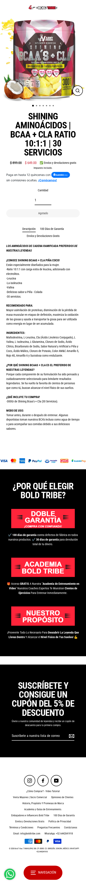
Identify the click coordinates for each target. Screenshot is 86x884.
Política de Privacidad (59, 821)
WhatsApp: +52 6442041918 (58, 833)
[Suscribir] (71, 736)
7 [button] (54, 106)
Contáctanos (70, 827)
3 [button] (40, 106)
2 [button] (37, 106)
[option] (43, 58)
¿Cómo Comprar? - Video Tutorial (43, 791)
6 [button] (50, 106)
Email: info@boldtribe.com (26, 833)
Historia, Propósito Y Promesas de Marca (43, 803)
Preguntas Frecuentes (48, 827)
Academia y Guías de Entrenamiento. (43, 809)
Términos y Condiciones (21, 827)
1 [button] (33, 106)
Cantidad (43, 190)
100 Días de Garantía (52, 228)
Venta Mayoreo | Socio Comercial (30, 797)
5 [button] (47, 106)
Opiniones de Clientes (62, 797)
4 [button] (44, 106)
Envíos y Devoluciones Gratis (43, 236)
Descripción (29, 228)
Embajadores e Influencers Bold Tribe (30, 815)
